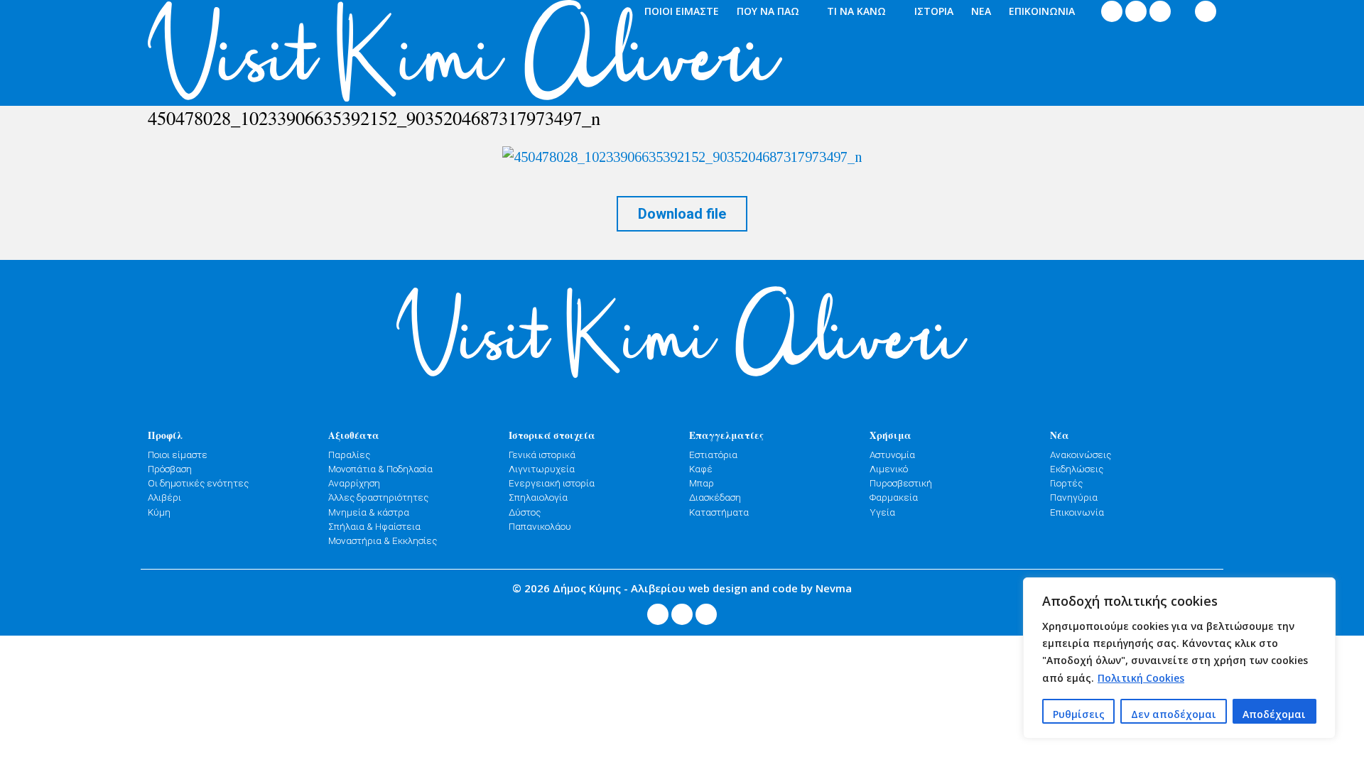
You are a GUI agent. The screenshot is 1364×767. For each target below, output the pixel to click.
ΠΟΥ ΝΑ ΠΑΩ (768, 11)
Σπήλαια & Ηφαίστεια (374, 526)
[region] (1179, 658)
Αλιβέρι (164, 497)
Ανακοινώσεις (1080, 454)
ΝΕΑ (981, 11)
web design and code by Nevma (770, 588)
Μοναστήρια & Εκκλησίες (382, 540)
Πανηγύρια (1074, 497)
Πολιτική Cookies (1141, 678)
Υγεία (882, 512)
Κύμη (159, 512)
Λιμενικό (889, 468)
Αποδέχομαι (1274, 714)
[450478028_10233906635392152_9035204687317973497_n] (682, 155)
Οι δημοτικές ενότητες (198, 483)
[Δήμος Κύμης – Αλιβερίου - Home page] (276, 53)
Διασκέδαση (715, 497)
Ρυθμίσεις (1079, 714)
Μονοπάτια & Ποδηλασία (380, 468)
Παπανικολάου (540, 526)
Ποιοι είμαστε (177, 454)
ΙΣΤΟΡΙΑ (933, 11)
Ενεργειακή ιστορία (552, 483)
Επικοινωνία (1077, 512)
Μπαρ (701, 483)
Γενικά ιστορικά (542, 454)
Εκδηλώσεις (1076, 468)
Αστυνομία (892, 454)
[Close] (1320, 589)
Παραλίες (349, 454)
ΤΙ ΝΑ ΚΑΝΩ (856, 11)
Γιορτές (1066, 483)
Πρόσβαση (170, 468)
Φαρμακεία (894, 497)
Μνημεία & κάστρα (368, 512)
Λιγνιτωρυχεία (542, 468)
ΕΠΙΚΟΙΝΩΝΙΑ (1042, 11)
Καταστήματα (719, 512)
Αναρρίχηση (354, 483)
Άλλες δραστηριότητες (378, 497)
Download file (682, 213)
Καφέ (701, 468)
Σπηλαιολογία (538, 497)
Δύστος (525, 512)
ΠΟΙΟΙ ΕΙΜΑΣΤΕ (681, 11)
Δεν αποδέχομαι (1173, 714)
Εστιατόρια (713, 454)
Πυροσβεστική (901, 483)
